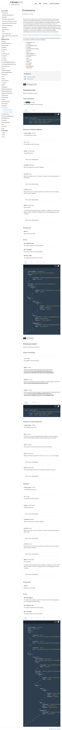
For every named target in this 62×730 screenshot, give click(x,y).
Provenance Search (8, 112)
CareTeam (4, 49)
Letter (3, 134)
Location (4, 82)
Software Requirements (8, 15)
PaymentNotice (6, 101)
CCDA (3, 132)
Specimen (4, 126)
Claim (3, 51)
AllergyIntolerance (6, 43)
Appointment (5, 45)
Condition (4, 55)
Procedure (4, 105)
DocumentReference (7, 72)
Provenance (5, 107)
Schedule (4, 120)
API (36, 3)
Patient (3, 99)
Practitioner (5, 103)
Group (3, 78)
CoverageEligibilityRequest (8, 62)
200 (25, 261)
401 (31, 261)
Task (3, 128)
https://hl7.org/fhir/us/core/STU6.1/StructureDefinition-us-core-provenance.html (42, 35)
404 (44, 261)
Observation (5, 95)
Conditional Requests (7, 25)
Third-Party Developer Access (9, 21)
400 (31, 617)
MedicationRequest (6, 91)
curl (26, 110)
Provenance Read (7, 109)
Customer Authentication (8, 19)
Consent (4, 58)
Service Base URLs (6, 33)
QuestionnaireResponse (8, 116)
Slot (3, 124)
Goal (3, 76)
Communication (6, 53)
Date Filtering (5, 29)
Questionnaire (5, 114)
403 (38, 261)
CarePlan (4, 47)
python (34, 110)
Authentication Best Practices (9, 23)
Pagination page (47, 455)
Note (3, 136)
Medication (4, 87)
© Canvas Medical (54, 729)
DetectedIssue (5, 66)
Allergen (4, 41)
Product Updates (54, 3)
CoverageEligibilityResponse (9, 64)
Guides (45, 3)
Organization (5, 97)
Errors (3, 31)
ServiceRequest (6, 122)
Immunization (5, 80)
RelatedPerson (5, 118)
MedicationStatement (7, 93)
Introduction (5, 13)
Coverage (4, 60)
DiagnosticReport (6, 70)
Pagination (4, 27)
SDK (40, 3)
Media (3, 85)
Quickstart (4, 17)
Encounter (4, 74)
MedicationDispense (7, 89)
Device (3, 68)
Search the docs (15, 4)
